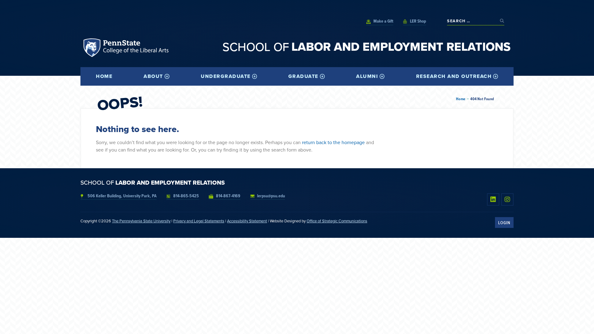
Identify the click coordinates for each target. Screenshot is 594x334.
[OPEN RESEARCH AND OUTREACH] (495, 76)
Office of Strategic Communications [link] (337, 221)
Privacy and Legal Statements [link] (198, 221)
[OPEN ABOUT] (167, 76)
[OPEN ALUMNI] (382, 76)
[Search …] (472, 21)
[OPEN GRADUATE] (322, 76)
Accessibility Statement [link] (247, 221)
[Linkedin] (493, 199)
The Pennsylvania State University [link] (141, 221)
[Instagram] (507, 199)
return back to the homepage (333, 142)
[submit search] (502, 21)
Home (460, 99)
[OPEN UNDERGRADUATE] (254, 76)
